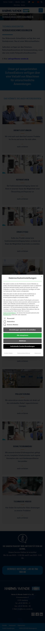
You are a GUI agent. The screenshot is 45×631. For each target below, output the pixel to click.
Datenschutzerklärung (9, 313)
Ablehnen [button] (22, 341)
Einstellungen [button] (7, 314)
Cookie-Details (8, 353)
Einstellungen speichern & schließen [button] (22, 330)
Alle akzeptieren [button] (22, 335)
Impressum (38, 353)
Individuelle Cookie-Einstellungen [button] (22, 346)
